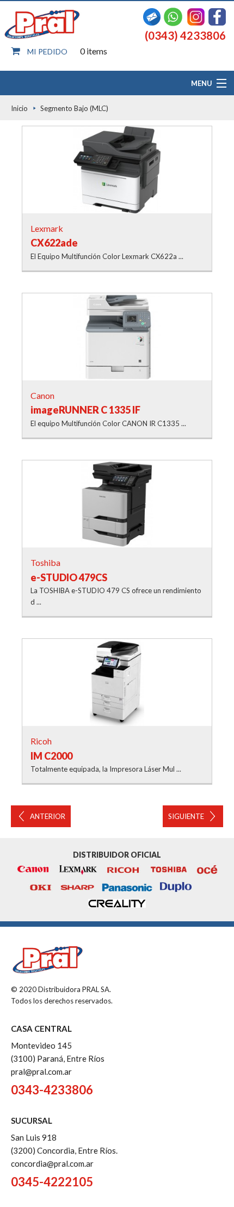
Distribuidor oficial (117, 854)
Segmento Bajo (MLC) (74, 108)
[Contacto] (152, 15)
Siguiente (186, 816)
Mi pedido (47, 51)
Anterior (47, 816)
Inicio (19, 108)
